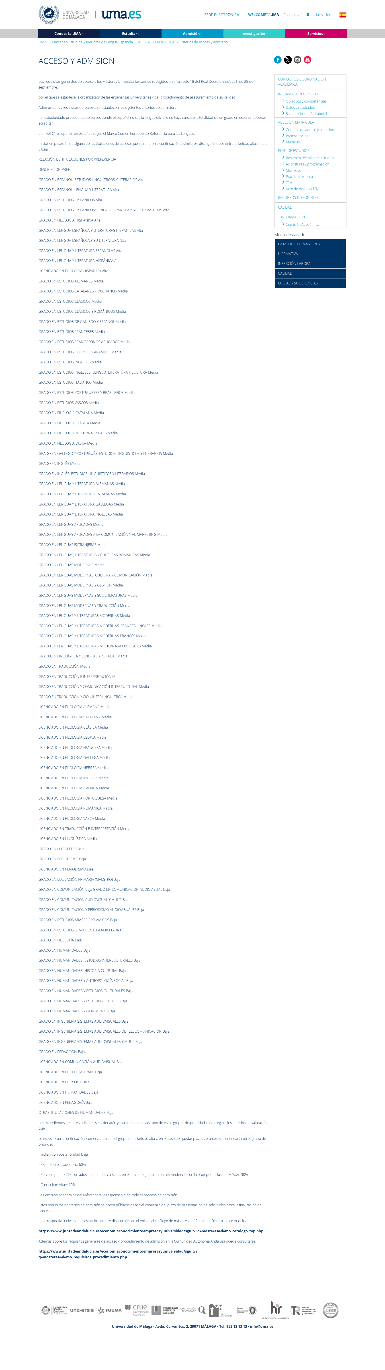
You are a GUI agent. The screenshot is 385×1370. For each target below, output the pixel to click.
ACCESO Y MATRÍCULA (296, 122)
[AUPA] (165, 1310)
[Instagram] (297, 59)
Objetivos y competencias (305, 101)
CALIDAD (285, 207)
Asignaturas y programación (307, 164)
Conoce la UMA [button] (67, 33)
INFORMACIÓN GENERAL (298, 94)
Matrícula (293, 141)
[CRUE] (137, 1310)
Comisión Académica (302, 224)
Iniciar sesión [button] (322, 14)
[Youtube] (307, 59)
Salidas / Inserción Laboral (306, 113)
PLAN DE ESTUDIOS (293, 150)
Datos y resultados (300, 107)
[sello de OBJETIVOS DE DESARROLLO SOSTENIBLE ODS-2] (54, 1310)
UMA (43, 42)
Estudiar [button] (129, 33)
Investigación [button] (253, 33)
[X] (287, 59)
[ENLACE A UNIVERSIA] (82, 1310)
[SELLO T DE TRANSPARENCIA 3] (220, 1310)
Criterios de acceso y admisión (309, 129)
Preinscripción (297, 135)
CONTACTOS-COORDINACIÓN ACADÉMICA (302, 82)
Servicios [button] (315, 33)
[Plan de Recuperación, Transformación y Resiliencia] (303, 1310)
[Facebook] (277, 59)
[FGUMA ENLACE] (109, 1310)
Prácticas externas (299, 176)
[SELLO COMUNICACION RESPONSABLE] (192, 1310)
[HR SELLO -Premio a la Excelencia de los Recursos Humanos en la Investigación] (275, 1310)
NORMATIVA (288, 253)
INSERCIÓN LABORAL (295, 263)
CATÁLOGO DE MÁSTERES (299, 244)
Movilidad (293, 170)
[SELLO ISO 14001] (247, 1310)
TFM (289, 182)
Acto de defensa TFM (302, 188)
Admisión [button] (191, 33)
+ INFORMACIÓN (291, 217)
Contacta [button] (290, 14)
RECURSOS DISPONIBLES (298, 197)
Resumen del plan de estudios (309, 157)
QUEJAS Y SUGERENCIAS (298, 283)
